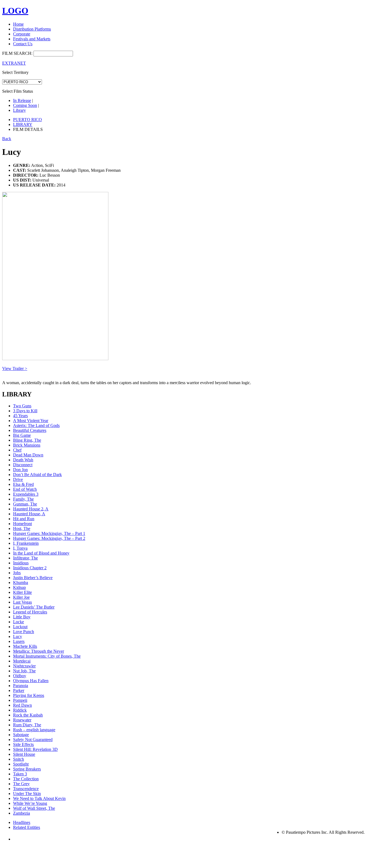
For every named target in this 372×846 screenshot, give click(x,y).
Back (6, 138)
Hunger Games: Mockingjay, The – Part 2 (49, 538)
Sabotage (21, 734)
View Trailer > (14, 368)
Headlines (21, 822)
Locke (18, 621)
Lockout (20, 626)
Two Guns (22, 406)
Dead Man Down (28, 455)
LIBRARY (22, 124)
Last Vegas (22, 602)
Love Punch (23, 631)
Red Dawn (22, 705)
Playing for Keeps (28, 695)
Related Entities (26, 827)
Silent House (24, 754)
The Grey (21, 783)
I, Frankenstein (26, 543)
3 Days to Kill (25, 410)
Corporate (21, 34)
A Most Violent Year (30, 420)
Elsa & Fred (23, 484)
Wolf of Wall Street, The (34, 808)
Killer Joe (21, 597)
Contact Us (22, 43)
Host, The (21, 528)
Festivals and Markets (31, 39)
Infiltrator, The (25, 558)
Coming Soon (25, 105)
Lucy (17, 636)
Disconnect (22, 464)
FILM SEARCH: (17, 53)
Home (18, 24)
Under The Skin (27, 793)
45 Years (20, 415)
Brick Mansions (26, 445)
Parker (18, 690)
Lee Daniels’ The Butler (33, 607)
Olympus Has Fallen (30, 680)
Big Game (22, 435)
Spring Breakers (27, 769)
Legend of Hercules (30, 612)
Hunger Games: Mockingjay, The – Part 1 (49, 533)
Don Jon (20, 469)
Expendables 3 (25, 494)
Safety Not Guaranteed (33, 739)
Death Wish (23, 459)
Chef (17, 450)
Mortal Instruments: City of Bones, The (47, 656)
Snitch (18, 759)
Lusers (19, 641)
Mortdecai (22, 661)
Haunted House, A (29, 513)
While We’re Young (30, 803)
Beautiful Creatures (29, 430)
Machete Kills (25, 646)
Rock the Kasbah (28, 715)
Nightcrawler (24, 666)
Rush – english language (34, 729)
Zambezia (21, 813)
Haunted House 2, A (30, 509)
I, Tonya (20, 548)
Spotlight (21, 764)
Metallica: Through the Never (38, 651)
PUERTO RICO (27, 119)
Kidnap (19, 587)
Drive (18, 479)
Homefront (22, 523)
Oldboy (19, 675)
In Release (22, 100)
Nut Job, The (24, 671)
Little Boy (22, 617)
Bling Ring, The (27, 440)
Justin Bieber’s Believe (33, 577)
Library (19, 110)
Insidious (21, 563)
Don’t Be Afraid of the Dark (37, 474)
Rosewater (22, 720)
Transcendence (26, 788)
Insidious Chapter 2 (30, 567)
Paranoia (20, 685)
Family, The (23, 499)
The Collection (26, 778)
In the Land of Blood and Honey (41, 553)
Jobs (17, 572)
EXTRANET (14, 63)
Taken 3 (20, 774)
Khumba (20, 582)
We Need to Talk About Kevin (39, 798)
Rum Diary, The (27, 724)
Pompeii (20, 700)
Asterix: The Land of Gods (36, 425)
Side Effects (23, 744)
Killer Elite (22, 592)
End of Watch (25, 489)
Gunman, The (25, 504)
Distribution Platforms (32, 29)
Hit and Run (23, 518)
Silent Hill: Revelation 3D (35, 749)
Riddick (20, 710)
